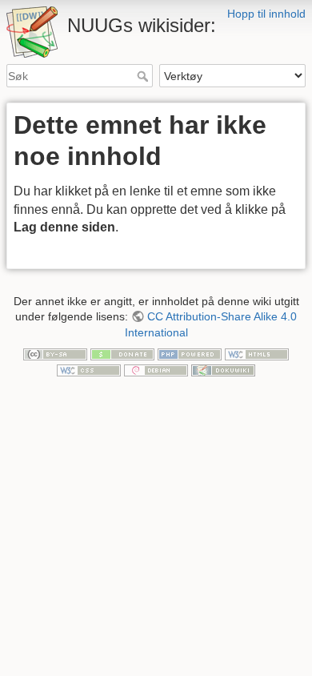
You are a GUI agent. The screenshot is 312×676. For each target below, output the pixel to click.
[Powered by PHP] (190, 353)
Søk (144, 76)
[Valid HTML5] (257, 353)
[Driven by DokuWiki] (223, 369)
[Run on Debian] (156, 369)
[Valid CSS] (89, 369)
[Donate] (122, 353)
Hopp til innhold (266, 13)
